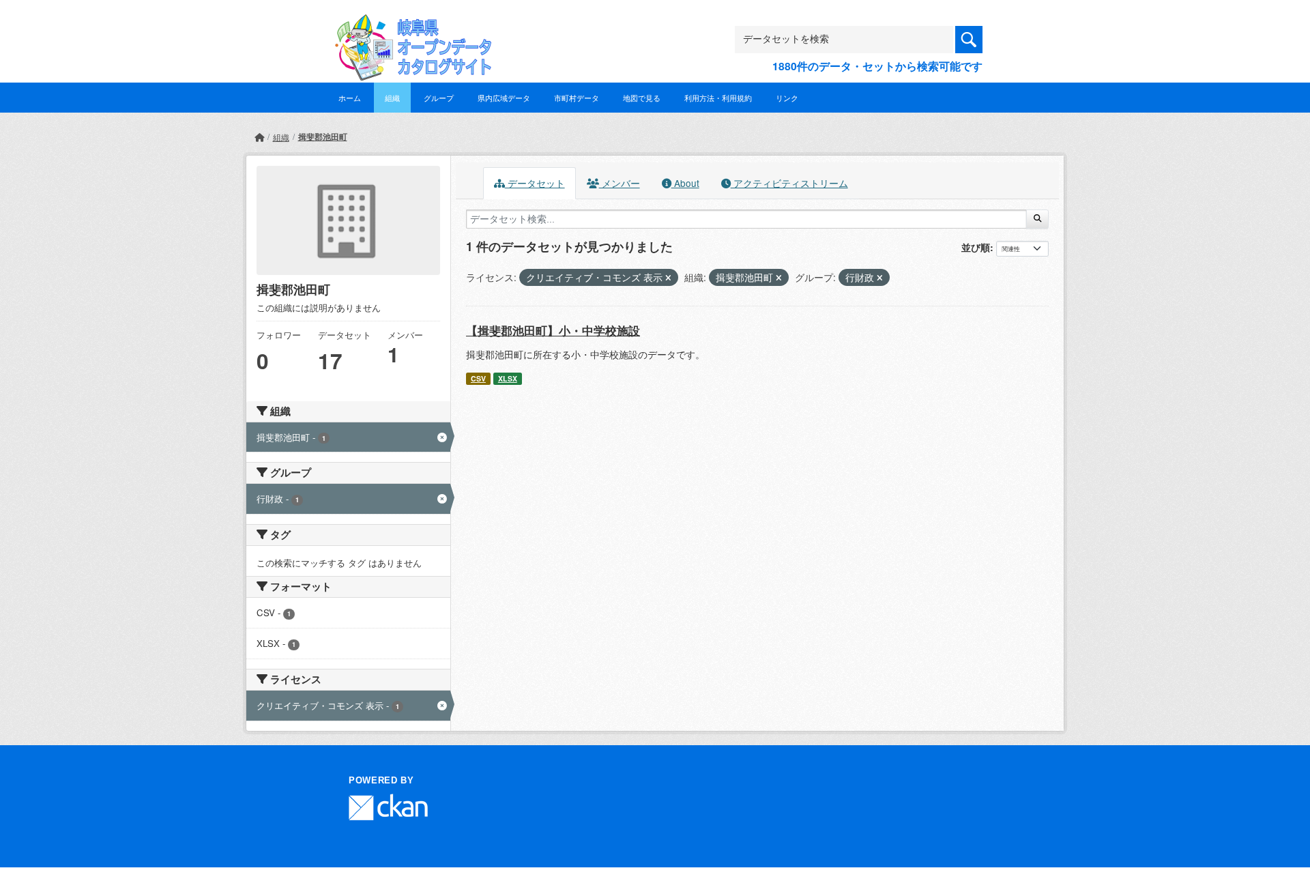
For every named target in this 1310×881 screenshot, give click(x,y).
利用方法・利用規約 (718, 97)
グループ (439, 97)
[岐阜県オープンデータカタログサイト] (409, 25)
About (685, 183)
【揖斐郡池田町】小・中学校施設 (553, 330)
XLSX (507, 378)
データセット (535, 183)
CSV (478, 378)
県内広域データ (504, 97)
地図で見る (641, 97)
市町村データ (576, 97)
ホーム (349, 97)
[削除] (668, 277)
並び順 (975, 247)
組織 (392, 97)
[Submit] (1037, 219)
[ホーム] (259, 137)
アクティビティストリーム (789, 183)
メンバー (619, 183)
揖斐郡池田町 (322, 136)
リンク (787, 97)
